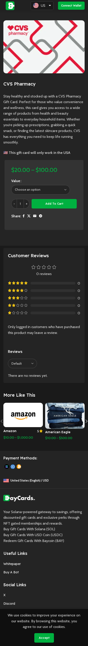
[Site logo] (10, 5)
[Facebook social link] (23, 216)
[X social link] (29, 216)
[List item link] (44, 563)
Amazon (9, 431)
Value (15, 181)
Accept (44, 637)
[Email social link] (35, 216)
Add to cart (54, 203)
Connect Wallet (71, 5)
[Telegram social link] (41, 216)
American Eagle (57, 432)
